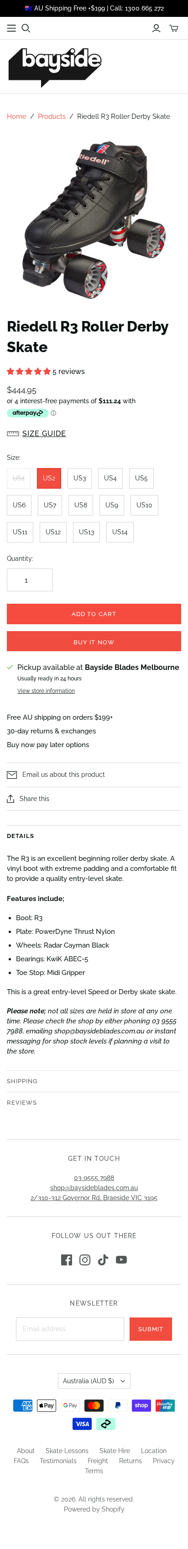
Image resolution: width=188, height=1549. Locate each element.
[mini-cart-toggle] (174, 28)
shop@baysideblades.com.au (94, 1187)
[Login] (156, 28)
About (26, 1450)
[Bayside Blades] (55, 66)
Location (154, 1450)
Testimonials (58, 1461)
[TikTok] (103, 1259)
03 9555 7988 (94, 1177)
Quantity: (20, 558)
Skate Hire (114, 1450)
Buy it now (93, 642)
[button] (29, 371)
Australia (88, 1381)
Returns (130, 1461)
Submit (150, 1329)
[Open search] (26, 28)
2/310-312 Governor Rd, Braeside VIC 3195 (94, 1197)
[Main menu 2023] (11, 28)
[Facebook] (66, 1259)
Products (52, 116)
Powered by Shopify (94, 1509)
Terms (94, 1471)
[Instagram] (84, 1259)
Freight (98, 1461)
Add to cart (94, 614)
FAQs (21, 1461)
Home (16, 116)
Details (20, 835)
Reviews (22, 1102)
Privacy (164, 1461)
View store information (46, 691)
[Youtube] (121, 1259)
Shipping (22, 1081)
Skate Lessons (67, 1450)
